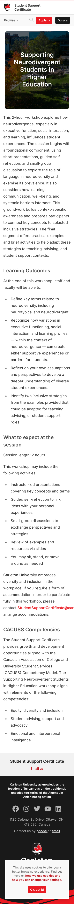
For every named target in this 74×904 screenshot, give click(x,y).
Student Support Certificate (27, 7)
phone (42, 831)
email (56, 831)
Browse (9, 20)
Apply (42, 20)
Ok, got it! (37, 889)
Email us (37, 768)
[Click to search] (31, 20)
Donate (62, 20)
